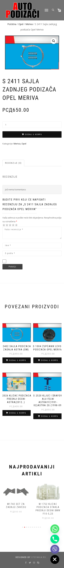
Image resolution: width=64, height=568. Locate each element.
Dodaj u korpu (33, 134)
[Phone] (54, 539)
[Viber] (54, 549)
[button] (54, 41)
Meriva (29, 24)
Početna (11, 24)
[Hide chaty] (54, 559)
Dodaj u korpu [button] (17, 360)
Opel (20, 24)
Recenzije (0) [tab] (13, 163)
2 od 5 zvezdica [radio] (5, 225)
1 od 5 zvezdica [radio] (3, 225)
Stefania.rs (38, 557)
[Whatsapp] (54, 528)
